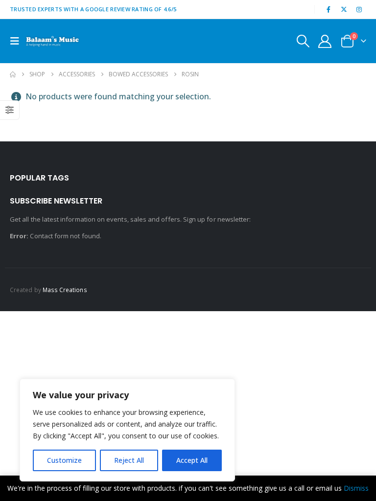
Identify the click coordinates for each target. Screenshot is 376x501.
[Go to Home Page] (13, 74)
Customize (64, 460)
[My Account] (325, 41)
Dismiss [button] (356, 488)
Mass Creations (65, 290)
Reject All (129, 460)
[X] (344, 9)
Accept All (192, 460)
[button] (17, 41)
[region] (127, 430)
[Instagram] (359, 9)
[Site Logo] (52, 41)
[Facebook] (328, 9)
